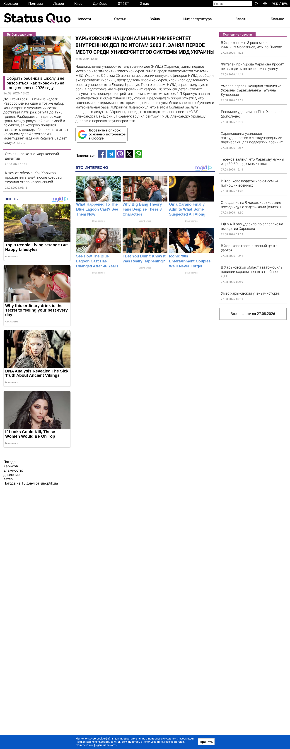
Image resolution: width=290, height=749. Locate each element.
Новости (84, 19)
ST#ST (123, 3)
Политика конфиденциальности (96, 745)
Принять (206, 742)
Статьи (120, 19)
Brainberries (98, 221)
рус (285, 3)
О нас (144, 3)
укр (275, 3)
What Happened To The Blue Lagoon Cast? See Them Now (97, 209)
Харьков (10, 3)
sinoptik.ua (49, 483)
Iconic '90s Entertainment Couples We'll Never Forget (189, 261)
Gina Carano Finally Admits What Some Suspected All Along (187, 209)
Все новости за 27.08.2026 (253, 314)
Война (155, 19)
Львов (58, 3)
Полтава (35, 3)
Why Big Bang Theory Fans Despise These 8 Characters (142, 209)
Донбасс (100, 3)
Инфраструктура (197, 19)
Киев (78, 3)
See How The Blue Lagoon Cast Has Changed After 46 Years (97, 261)
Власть (241, 19)
